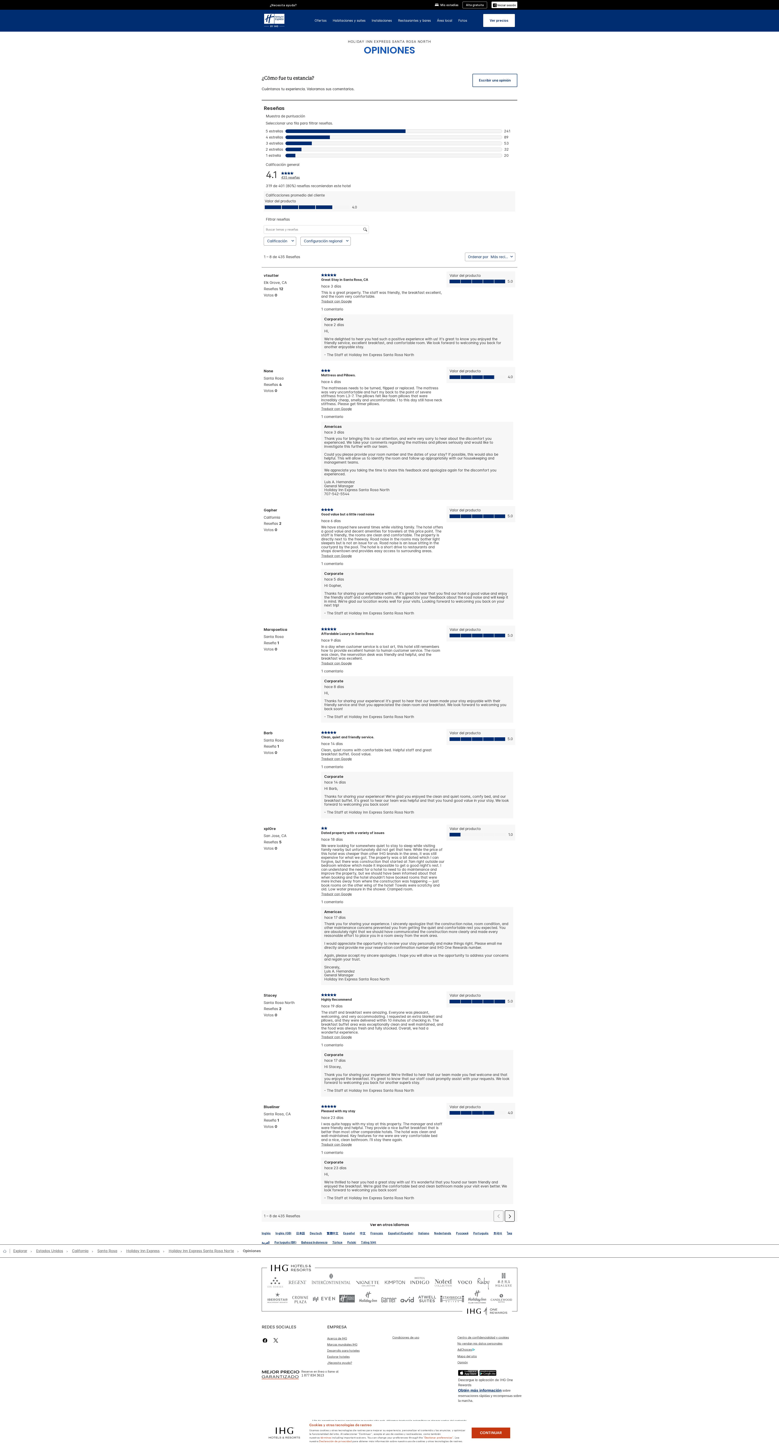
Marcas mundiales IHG (342, 1344)
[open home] (6, 1251)
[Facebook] (266, 1340)
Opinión (462, 1362)
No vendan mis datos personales (479, 1343)
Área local (444, 20)
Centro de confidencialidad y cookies (483, 1337)
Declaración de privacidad (335, 1441)
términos (326, 1437)
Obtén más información (480, 1390)
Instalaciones (382, 20)
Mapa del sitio (467, 1356)
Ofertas (321, 20)
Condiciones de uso (405, 1337)
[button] (504, 5)
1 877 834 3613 (312, 1375)
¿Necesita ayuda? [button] (283, 5)
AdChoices (464, 1349)
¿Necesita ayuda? (339, 1362)
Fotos (462, 20)
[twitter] (276, 1340)
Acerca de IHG (337, 1338)
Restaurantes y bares (414, 20)
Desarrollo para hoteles (343, 1350)
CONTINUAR (491, 1433)
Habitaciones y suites (349, 20)
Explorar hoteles (338, 1356)
